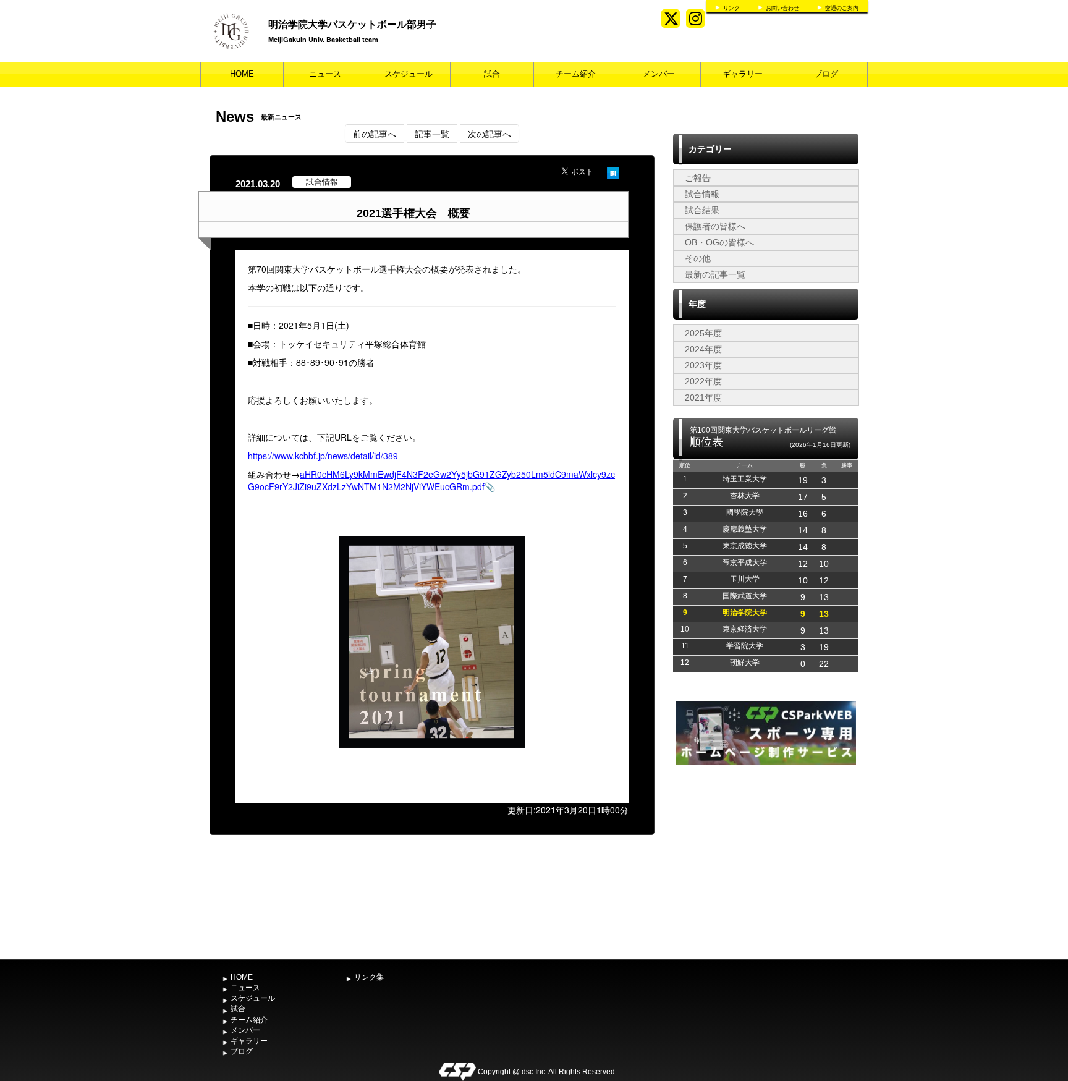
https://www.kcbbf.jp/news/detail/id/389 (323, 455)
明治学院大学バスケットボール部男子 (352, 24)
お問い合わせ (782, 8)
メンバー (659, 73)
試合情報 (702, 194)
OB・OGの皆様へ (719, 242)
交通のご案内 (841, 8)
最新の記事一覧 (715, 274)
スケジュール (408, 73)
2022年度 (703, 381)
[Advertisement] (765, 861)
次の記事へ (489, 133)
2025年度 (703, 333)
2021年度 (703, 397)
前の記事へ (374, 133)
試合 (492, 73)
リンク (731, 8)
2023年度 (703, 365)
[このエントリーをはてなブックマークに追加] (613, 171)
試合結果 (702, 210)
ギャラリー (743, 73)
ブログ (826, 73)
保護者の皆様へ (715, 226)
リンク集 (369, 977)
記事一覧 (432, 133)
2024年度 (703, 349)
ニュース (325, 73)
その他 (698, 258)
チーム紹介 (576, 73)
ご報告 (698, 178)
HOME (242, 73)
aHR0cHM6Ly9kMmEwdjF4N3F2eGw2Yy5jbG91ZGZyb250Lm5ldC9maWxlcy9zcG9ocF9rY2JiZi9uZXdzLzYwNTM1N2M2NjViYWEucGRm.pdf (431, 480)
